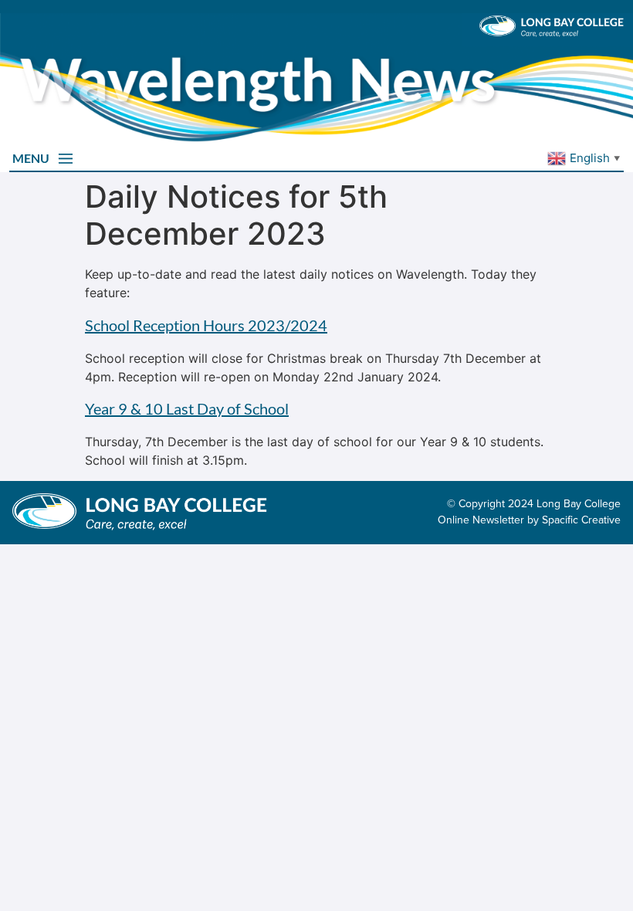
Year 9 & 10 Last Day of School (187, 408)
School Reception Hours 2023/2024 (206, 325)
